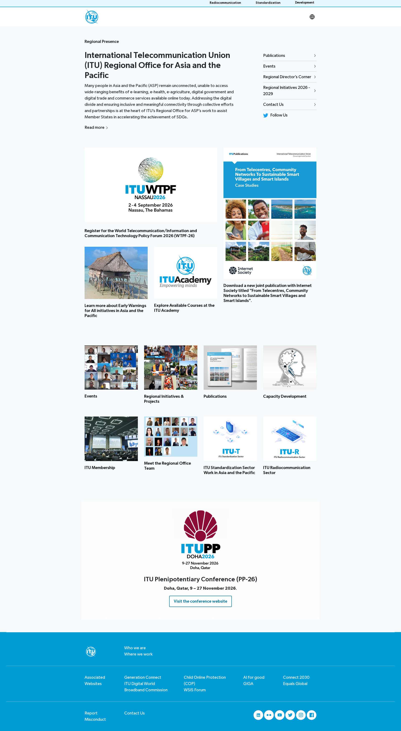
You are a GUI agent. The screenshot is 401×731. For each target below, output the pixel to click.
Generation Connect (142, 677)
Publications (274, 55)
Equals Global (295, 683)
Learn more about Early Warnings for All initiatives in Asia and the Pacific (115, 310)
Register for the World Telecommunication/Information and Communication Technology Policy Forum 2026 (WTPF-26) (141, 233)
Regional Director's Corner (287, 76)
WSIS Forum (195, 690)
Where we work (138, 654)
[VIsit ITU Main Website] (91, 651)
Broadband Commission (146, 690)
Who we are (135, 647)
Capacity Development (284, 396)
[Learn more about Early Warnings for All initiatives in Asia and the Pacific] (116, 272)
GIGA (248, 683)
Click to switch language (312, 17)
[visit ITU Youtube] (279, 714)
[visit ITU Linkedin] (258, 714)
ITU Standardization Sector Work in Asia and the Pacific (229, 470)
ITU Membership (100, 467)
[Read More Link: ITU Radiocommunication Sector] (289, 438)
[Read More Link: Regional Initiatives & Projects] (170, 367)
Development (304, 3)
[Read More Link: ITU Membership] (111, 438)
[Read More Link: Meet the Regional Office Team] (170, 436)
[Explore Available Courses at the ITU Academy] (185, 272)
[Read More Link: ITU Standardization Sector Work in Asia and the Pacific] (230, 438)
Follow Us (279, 115)
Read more (95, 127)
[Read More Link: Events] (111, 367)
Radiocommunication (225, 3)
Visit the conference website (200, 601)
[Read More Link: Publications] (230, 367)
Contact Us (273, 104)
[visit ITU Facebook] (311, 714)
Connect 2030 (296, 677)
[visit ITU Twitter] (290, 714)
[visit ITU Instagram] (301, 714)
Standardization (268, 3)
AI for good (253, 677)
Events (269, 66)
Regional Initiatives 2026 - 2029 (286, 90)
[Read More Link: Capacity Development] (289, 367)
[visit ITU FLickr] (269, 714)
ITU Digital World (139, 683)
